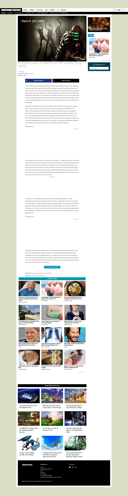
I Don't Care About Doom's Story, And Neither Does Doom (98, 29)
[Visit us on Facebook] (73, 467)
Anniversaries (34, 273)
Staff (41, 470)
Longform (63, 10)
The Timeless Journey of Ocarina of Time (50, 429)
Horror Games (34, 275)
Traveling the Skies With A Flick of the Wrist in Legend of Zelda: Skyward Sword (52, 455)
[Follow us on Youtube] (119, 10)
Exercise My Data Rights (46, 475)
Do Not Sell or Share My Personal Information (50, 477)
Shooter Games (41, 275)
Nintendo (52, 10)
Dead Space (41, 273)
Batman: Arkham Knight (42, 13)
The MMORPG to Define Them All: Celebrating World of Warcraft (28, 430)
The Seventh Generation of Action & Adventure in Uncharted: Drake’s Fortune (74, 455)
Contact (42, 467)
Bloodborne (10, 13)
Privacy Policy (43, 474)
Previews (32, 10)
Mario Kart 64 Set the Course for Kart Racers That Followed (52, 406)
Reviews (25, 10)
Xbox (46, 10)
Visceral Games (48, 273)
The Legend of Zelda (30, 13)
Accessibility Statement (46, 469)
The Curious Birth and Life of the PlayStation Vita (28, 406)
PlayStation (40, 10)
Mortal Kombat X (19, 13)
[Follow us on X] (126, 10)
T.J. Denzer (21, 71)
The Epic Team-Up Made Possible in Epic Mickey (26, 454)
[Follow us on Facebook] (122, 10)
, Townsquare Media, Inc (37, 481)
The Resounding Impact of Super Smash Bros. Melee (74, 406)
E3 (57, 10)
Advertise (42, 472)
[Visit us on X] (76, 467)
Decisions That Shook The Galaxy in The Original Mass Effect (74, 430)
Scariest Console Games (52, 267)
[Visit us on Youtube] (70, 467)
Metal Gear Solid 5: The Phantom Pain (59, 13)
